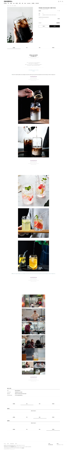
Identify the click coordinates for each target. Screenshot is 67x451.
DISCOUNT (37, 3)
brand (25, 3)
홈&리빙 (17, 3)
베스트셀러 (5, 3)
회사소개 (5, 443)
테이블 (11, 3)
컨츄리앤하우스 (8, 1)
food (13, 3)
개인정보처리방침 (12, 443)
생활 (22, 3)
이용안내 (16, 443)
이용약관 (8, 443)
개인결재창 (33, 3)
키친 (8, 3)
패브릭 (20, 3)
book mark (28, 3)
